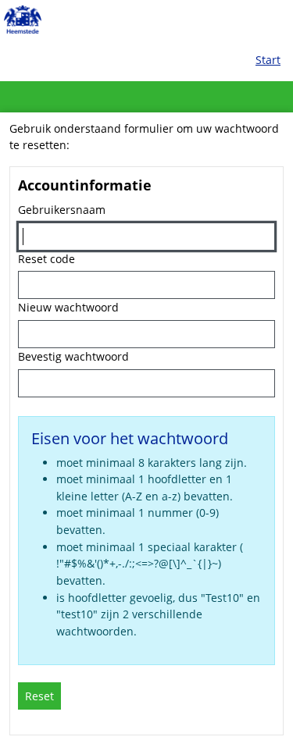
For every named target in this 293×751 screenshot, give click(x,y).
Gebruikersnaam (61, 209)
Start (267, 59)
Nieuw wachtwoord (68, 307)
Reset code (46, 258)
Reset (39, 696)
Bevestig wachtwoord (73, 356)
